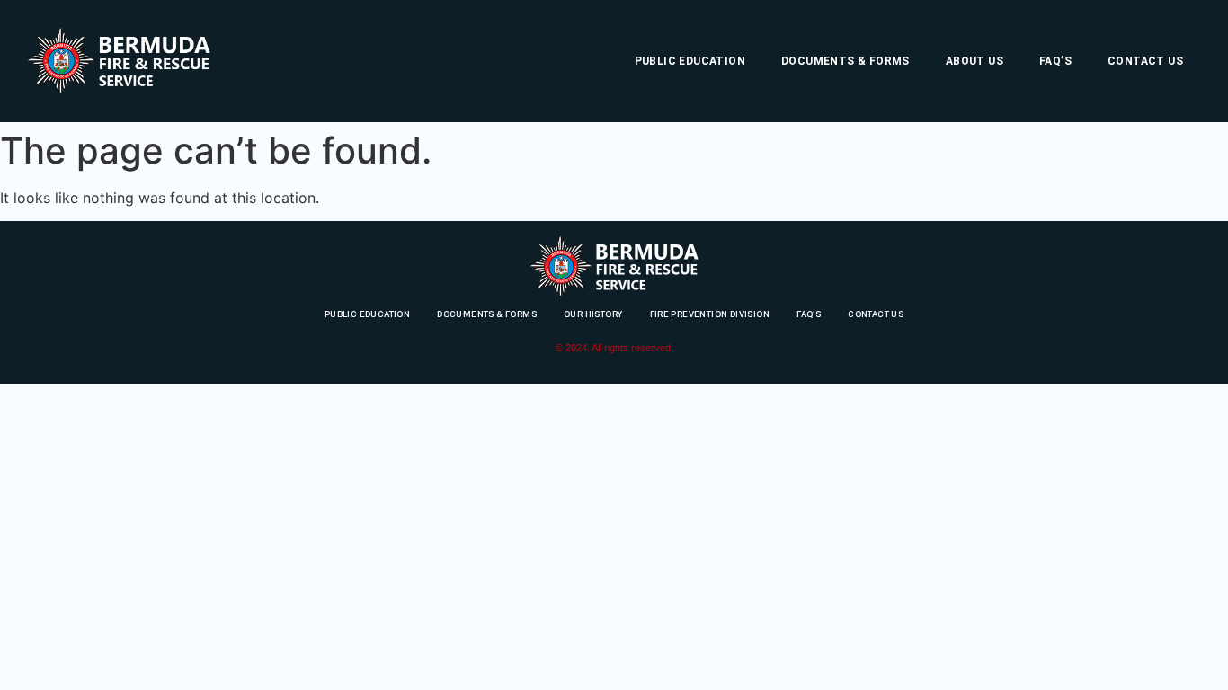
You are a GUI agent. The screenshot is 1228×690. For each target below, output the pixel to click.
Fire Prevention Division (710, 314)
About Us (974, 61)
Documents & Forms (845, 61)
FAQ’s (1055, 61)
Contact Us (1145, 61)
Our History (593, 314)
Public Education (690, 61)
